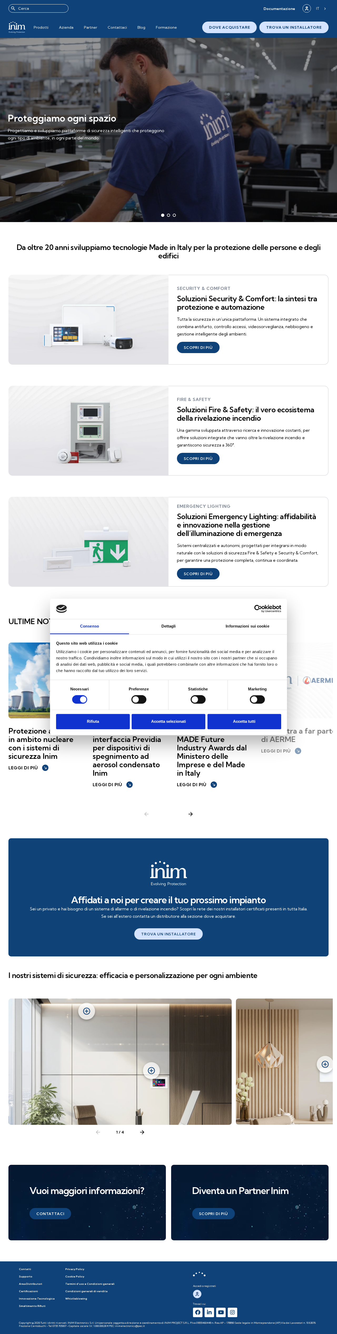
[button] (279, 8)
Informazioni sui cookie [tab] (247, 626)
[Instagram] (232, 1312)
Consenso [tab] (89, 626)
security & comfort (204, 288)
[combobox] (38, 8)
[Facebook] (197, 1312)
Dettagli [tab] (168, 626)
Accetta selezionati (168, 721)
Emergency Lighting (204, 506)
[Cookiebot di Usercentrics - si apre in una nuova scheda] (258, 609)
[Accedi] (307, 8)
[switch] (138, 699)
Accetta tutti (244, 721)
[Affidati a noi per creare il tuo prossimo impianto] (168, 873)
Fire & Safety (194, 399)
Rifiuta (93, 721)
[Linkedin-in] (209, 1312)
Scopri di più (30, 142)
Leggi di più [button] (27, 767)
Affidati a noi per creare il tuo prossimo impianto (168, 900)
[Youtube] (221, 1312)
